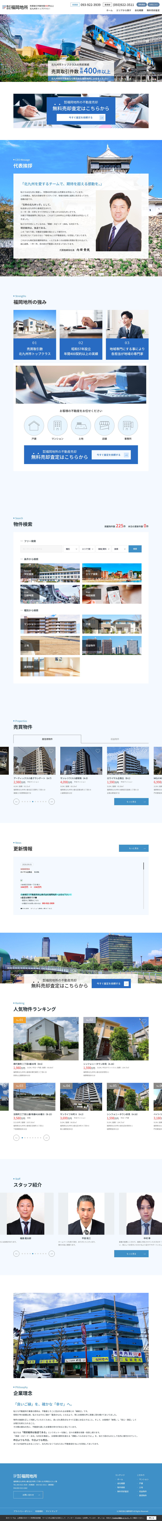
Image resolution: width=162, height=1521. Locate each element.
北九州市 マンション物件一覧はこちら (37, 908)
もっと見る (131, 801)
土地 (141, 1487)
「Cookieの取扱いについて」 (120, 1518)
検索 (135, 548)
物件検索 (121, 1487)
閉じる (151, 1518)
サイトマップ (51, 1511)
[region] (82, 885)
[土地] (50, 637)
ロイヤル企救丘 (26, 872)
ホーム (109, 10)
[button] (16, 802)
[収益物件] (111, 637)
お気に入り (153, 4)
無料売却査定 (153, 10)
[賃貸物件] (50, 658)
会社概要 (139, 10)
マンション (144, 1479)
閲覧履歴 (141, 4)
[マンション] (50, 616)
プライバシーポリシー (22, 1511)
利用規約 (39, 1511)
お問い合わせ (28, 1494)
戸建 (141, 1483)
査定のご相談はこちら (30, 900)
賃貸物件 (143, 1495)
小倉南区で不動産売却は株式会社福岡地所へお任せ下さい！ (46, 895)
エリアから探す (123, 10)
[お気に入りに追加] (4, 751)
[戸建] (111, 616)
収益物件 (143, 1491)
